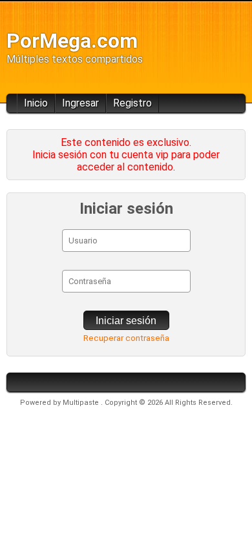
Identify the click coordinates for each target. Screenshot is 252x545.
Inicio (36, 103)
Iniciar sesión (126, 320)
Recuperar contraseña (126, 338)
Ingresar (80, 103)
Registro (132, 103)
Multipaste (82, 402)
